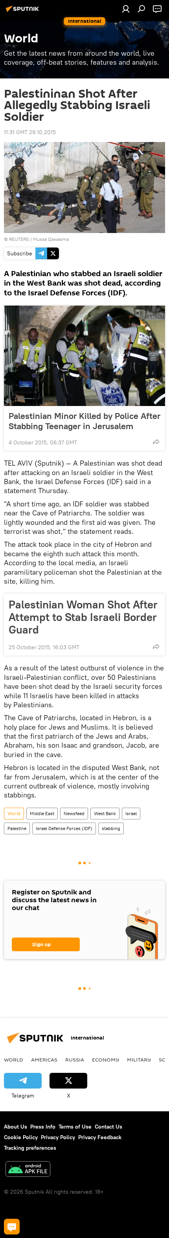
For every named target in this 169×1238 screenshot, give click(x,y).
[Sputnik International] (23, 11)
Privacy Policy (58, 1137)
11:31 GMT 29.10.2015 (30, 132)
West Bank (105, 813)
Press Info (42, 1126)
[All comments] (12, 1226)
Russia (74, 1059)
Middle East (42, 813)
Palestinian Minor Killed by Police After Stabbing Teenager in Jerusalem (84, 421)
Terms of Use (75, 1126)
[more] (156, 442)
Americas (44, 1059)
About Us (15, 1126)
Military (139, 1059)
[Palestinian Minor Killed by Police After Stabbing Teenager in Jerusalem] (84, 356)
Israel (131, 813)
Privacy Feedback (99, 1137)
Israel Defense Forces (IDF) (64, 828)
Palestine (16, 828)
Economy (105, 1059)
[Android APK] (28, 1170)
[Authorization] (126, 8)
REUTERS (19, 239)
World (13, 813)
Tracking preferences (30, 1147)
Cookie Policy (21, 1137)
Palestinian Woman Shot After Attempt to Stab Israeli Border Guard (83, 617)
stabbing (111, 828)
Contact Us (108, 1126)
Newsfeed (74, 813)
